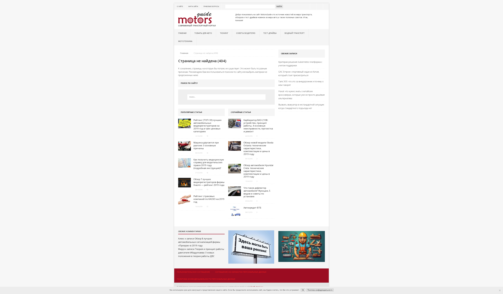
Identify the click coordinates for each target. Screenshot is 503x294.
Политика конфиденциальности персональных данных (206, 279)
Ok (303, 290)
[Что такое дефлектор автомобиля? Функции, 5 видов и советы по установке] (234, 194)
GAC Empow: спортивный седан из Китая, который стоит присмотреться (298, 73)
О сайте (180, 6)
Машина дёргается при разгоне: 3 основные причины (206, 145)
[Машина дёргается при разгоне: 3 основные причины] (184, 148)
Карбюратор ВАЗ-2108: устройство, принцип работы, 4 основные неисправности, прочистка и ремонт (258, 126)
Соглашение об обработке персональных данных (240, 272)
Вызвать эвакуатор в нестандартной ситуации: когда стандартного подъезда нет (301, 106)
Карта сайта (193, 6)
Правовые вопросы (211, 6)
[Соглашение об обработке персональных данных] (319, 6)
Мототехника (185, 41)
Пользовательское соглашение (193, 272)
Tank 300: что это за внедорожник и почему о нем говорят (301, 83)
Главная (182, 33)
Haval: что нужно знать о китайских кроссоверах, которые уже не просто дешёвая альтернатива (301, 95)
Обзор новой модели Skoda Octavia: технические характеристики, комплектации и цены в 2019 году (258, 148)
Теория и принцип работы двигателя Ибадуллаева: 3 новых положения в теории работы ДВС (201, 253)
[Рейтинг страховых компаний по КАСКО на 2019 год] (184, 202)
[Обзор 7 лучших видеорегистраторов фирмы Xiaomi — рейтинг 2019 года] (184, 185)
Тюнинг (224, 33)
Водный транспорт (295, 33)
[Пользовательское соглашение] (313, 6)
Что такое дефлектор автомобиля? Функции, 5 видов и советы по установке (257, 192)
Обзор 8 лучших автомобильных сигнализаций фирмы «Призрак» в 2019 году (199, 242)
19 (207, 136)
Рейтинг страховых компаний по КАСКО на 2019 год (208, 199)
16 (207, 153)
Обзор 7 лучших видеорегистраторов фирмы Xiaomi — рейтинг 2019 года (209, 182)
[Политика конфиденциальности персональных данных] (326, 6)
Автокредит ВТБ (252, 207)
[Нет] (499, 290)
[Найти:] (226, 97)
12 (207, 190)
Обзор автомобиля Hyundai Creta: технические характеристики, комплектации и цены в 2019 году (258, 171)
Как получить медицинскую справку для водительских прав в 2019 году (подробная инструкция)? (208, 164)
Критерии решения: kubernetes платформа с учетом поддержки (300, 63)
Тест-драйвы (270, 33)
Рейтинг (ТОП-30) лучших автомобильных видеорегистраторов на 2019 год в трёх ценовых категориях (207, 126)
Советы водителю (245, 33)
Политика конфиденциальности (319, 290)
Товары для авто (203, 33)
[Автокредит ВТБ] (234, 213)
